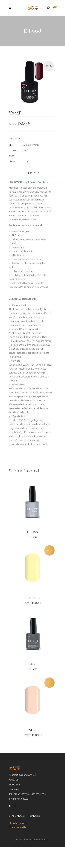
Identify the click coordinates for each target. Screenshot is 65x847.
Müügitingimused (18, 823)
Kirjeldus (32, 173)
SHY (32, 730)
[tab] (32, 173)
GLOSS (32, 532)
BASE (33, 664)
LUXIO (25, 150)
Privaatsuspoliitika (18, 827)
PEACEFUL (33, 598)
